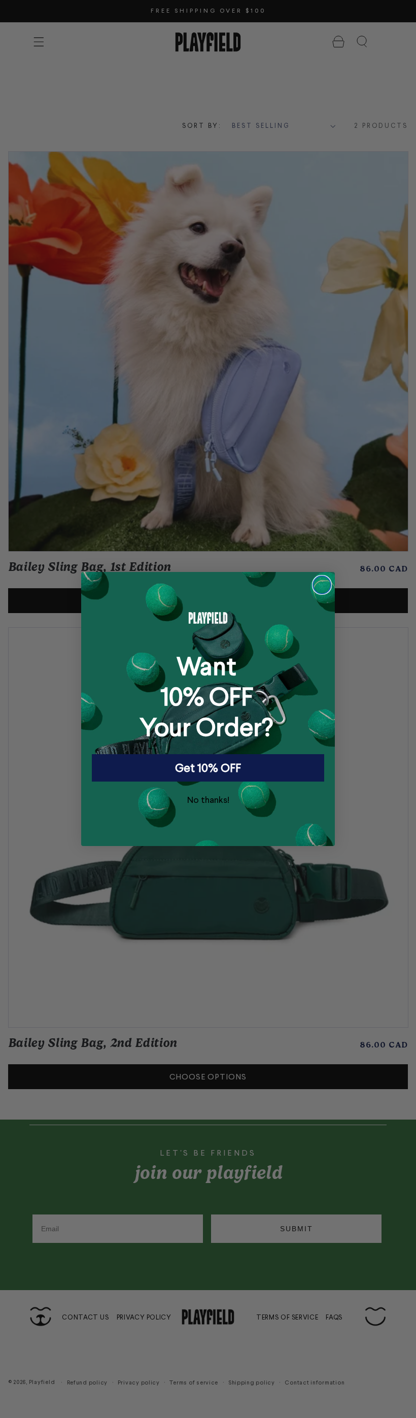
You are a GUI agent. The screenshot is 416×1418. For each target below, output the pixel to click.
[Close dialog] (322, 585)
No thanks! (208, 799)
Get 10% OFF (208, 767)
